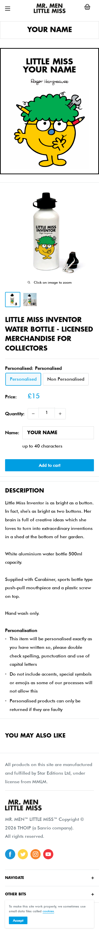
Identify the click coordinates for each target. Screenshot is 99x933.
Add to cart (49, 465)
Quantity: (15, 413)
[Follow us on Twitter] (23, 854)
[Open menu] (7, 9)
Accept (18, 920)
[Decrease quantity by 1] (33, 413)
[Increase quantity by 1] (60, 413)
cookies (48, 911)
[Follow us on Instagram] (35, 854)
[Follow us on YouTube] (48, 854)
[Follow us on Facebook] (10, 854)
